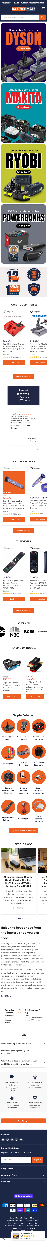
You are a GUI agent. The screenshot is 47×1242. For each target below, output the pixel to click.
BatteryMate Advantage (19, 1218)
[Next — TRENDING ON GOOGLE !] (45, 677)
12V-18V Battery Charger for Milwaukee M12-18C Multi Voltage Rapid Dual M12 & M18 (14, 348)
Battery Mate (32, 949)
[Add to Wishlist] (5, 311)
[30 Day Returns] (35, 1083)
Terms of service (31, 1220)
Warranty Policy (31, 1223)
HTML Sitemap (30, 1228)
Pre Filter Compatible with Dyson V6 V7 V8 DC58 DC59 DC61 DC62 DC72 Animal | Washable (13, 505)
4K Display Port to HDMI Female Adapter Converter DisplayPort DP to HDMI (34, 687)
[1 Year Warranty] (35, 1102)
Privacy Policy (12, 1223)
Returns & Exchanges (14, 1220)
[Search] (42, 17)
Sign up (37, 1159)
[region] (23, 428)
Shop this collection (23, 376)
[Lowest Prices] (12, 1102)
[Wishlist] (3, 1240)
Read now (17, 908)
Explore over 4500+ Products (24, 830)
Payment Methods (33, 1226)
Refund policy (10, 1226)
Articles (20, 1226)
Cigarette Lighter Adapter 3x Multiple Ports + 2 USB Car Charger (11, 686)
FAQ (26, 1013)
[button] (5, 428)
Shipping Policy (16, 1228)
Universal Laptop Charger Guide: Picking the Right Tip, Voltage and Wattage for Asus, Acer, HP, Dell (18, 881)
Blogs (32, 1218)
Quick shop (14, 362)
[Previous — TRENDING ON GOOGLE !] (2, 677)
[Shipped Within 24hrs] (12, 1083)
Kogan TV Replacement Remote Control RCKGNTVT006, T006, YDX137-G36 (13, 584)
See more (22, 918)
